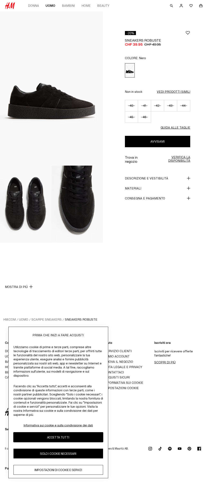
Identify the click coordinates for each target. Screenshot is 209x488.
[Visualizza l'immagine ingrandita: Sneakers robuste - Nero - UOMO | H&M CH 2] (25, 204)
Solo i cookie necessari (58, 453)
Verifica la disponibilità (179, 158)
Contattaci (114, 372)
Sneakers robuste (81, 319)
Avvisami (157, 141)
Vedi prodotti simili (173, 91)
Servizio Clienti (118, 351)
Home (86, 5)
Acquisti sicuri (117, 377)
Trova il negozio (118, 361)
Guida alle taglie (175, 127)
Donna (33, 5)
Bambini (68, 5)
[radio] (130, 70)
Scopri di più (165, 362)
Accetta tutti (58, 437)
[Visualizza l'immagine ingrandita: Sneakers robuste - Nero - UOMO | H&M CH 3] (77, 204)
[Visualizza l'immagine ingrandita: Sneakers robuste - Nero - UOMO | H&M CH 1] (51, 88)
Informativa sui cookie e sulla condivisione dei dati (58, 425)
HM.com (9, 319)
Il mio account (117, 356)
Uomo (50, 5)
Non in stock (133, 91)
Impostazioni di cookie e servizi (58, 470)
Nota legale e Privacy (123, 367)
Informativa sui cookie (123, 382)
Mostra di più (16, 287)
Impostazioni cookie (121, 388)
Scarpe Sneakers (46, 319)
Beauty (103, 5)
